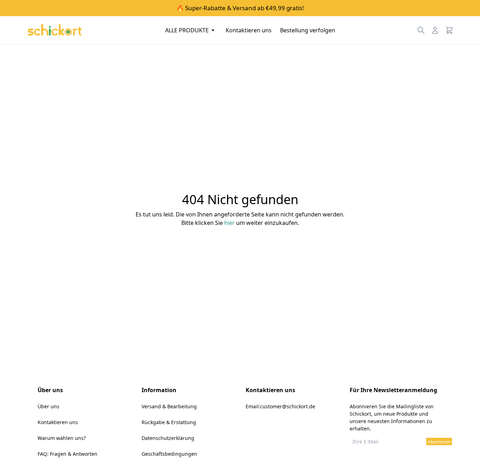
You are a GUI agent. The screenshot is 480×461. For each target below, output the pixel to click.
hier (229, 223)
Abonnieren (439, 442)
